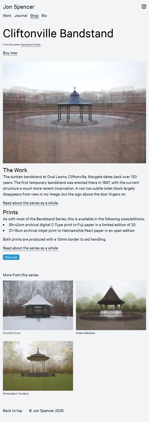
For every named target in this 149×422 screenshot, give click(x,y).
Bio (44, 15)
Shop (34, 15)
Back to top (12, 410)
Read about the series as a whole (30, 202)
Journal (20, 15)
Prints (10, 212)
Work (7, 15)
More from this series (21, 274)
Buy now (10, 52)
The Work (15, 170)
